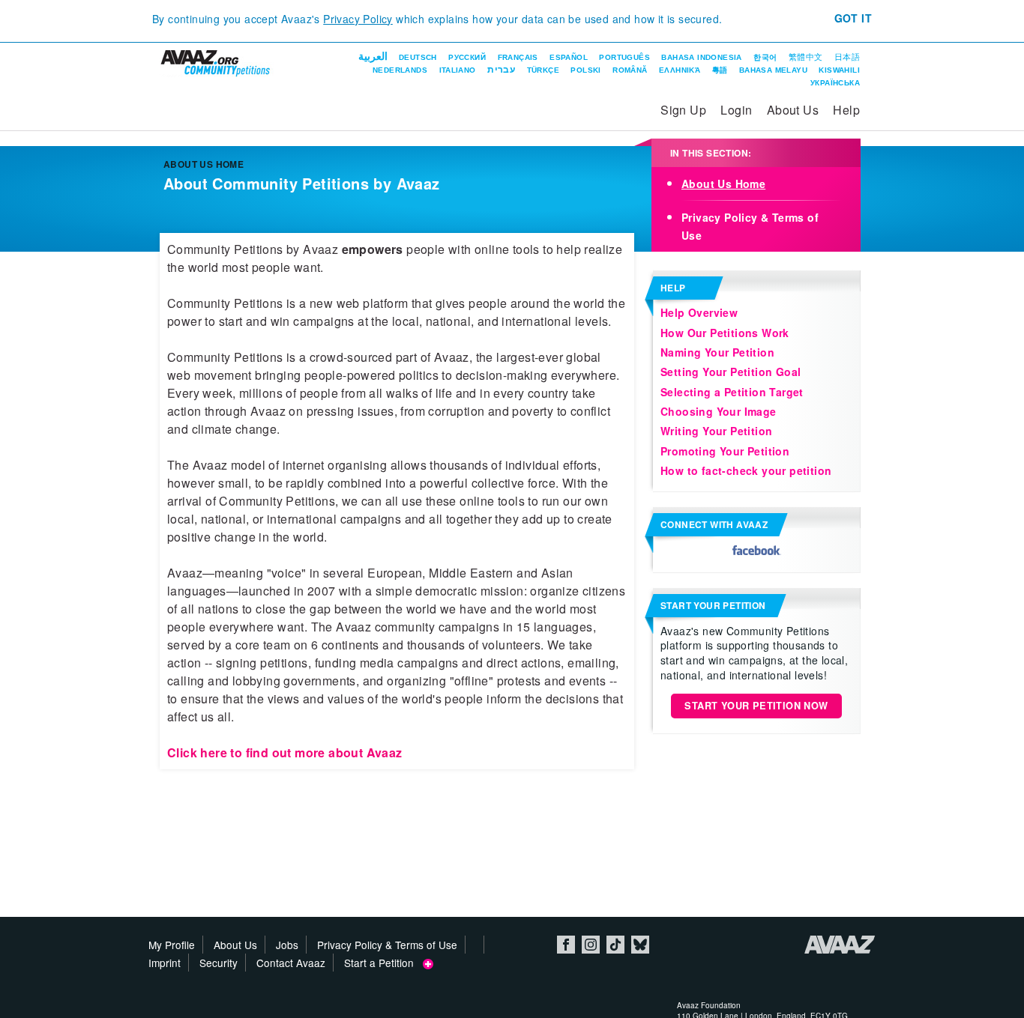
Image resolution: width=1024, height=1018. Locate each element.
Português (624, 57)
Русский (467, 57)
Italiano (457, 70)
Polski (585, 70)
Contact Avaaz (290, 962)
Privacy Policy (358, 18)
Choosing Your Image (718, 411)
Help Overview (699, 312)
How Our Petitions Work (724, 332)
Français (518, 57)
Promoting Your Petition (724, 450)
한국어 (765, 57)
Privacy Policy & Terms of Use (387, 944)
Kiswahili (839, 70)
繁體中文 (806, 56)
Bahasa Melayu (773, 70)
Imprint (164, 962)
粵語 (720, 70)
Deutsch (418, 57)
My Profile (171, 944)
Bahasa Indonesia (701, 57)
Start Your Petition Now (756, 705)
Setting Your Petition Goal (730, 371)
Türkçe (543, 70)
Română (629, 70)
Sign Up (683, 109)
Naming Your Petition (717, 352)
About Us (793, 109)
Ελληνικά (679, 70)
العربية (373, 56)
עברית (501, 69)
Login (736, 109)
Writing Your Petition (716, 430)
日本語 (847, 56)
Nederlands (400, 70)
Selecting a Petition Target (732, 391)
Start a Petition (383, 962)
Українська (835, 83)
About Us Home (723, 183)
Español (568, 57)
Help (846, 109)
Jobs (287, 944)
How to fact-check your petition (745, 470)
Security (218, 962)
